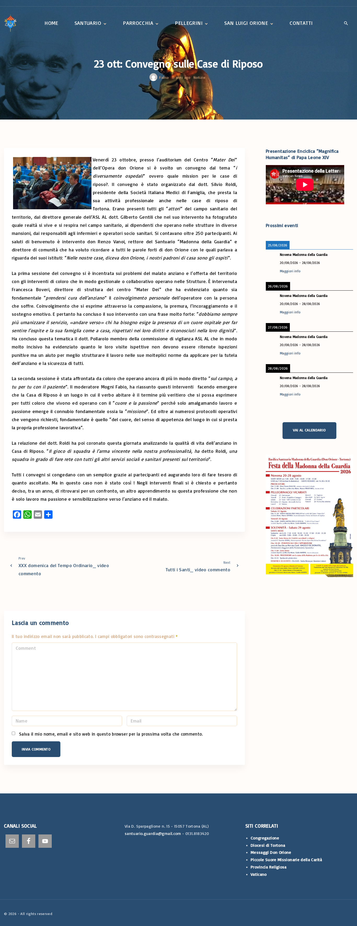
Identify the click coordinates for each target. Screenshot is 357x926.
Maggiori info (290, 271)
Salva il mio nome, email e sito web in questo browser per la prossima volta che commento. (111, 734)
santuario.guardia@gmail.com (153, 833)
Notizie (199, 77)
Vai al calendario (309, 430)
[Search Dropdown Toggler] (346, 23)
